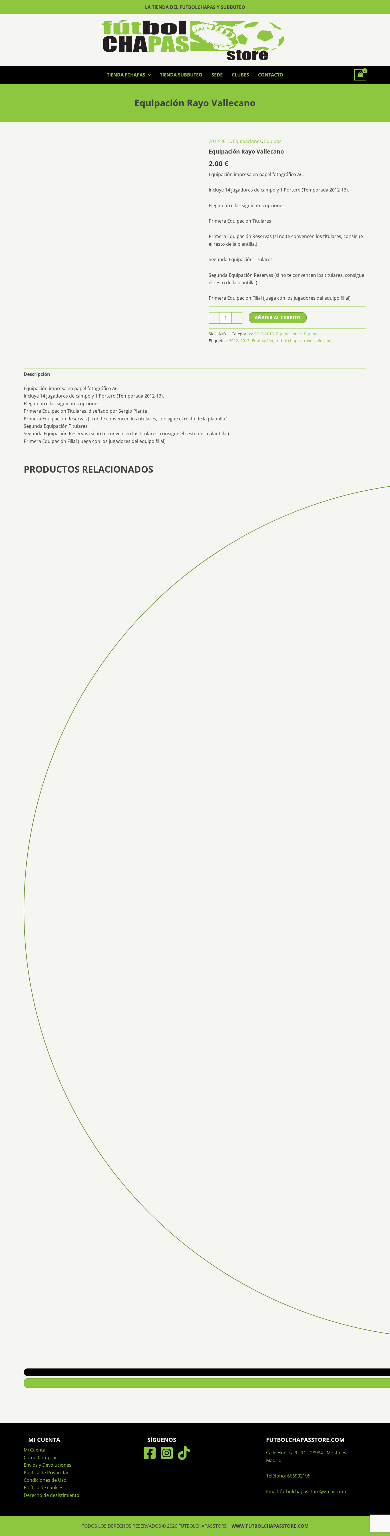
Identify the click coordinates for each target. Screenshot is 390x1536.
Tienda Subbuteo (181, 75)
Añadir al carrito (278, 318)
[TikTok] (184, 1453)
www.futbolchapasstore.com (270, 1526)
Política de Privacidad (47, 1473)
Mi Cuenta (34, 1450)
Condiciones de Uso (45, 1480)
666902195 (298, 1476)
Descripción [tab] (37, 374)
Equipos (273, 141)
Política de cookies (43, 1487)
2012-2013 (220, 141)
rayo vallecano (317, 340)
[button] (148, 74)
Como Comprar (40, 1457)
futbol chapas (289, 340)
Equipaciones (247, 141)
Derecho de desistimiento (51, 1495)
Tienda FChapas (126, 75)
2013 (245, 340)
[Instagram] (167, 1453)
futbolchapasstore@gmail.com (313, 1491)
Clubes (240, 75)
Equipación (262, 340)
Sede (217, 75)
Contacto (270, 75)
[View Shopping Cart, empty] (360, 74)
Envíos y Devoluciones (47, 1465)
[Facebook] (149, 1453)
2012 (233, 340)
